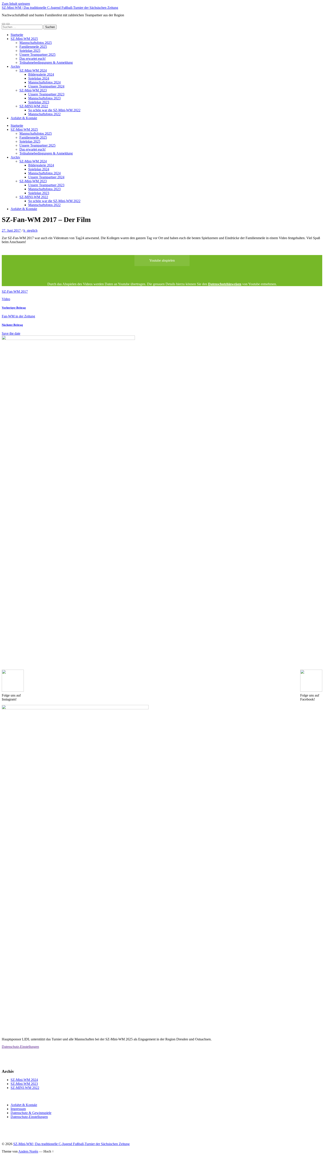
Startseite (17, 35)
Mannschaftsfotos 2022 (44, 114)
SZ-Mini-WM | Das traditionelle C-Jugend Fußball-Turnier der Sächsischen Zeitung (60, 7)
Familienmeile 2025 (33, 46)
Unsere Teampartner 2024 (46, 86)
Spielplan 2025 (29, 50)
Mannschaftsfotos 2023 (44, 98)
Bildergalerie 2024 (41, 74)
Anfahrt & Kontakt (24, 118)
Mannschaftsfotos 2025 (35, 43)
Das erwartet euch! (32, 58)
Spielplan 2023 (38, 102)
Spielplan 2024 (38, 78)
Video (6, 299)
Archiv (15, 66)
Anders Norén (28, 1151)
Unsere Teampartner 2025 (37, 54)
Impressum (18, 1109)
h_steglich (30, 230)
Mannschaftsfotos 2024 (44, 82)
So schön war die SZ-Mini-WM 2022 (54, 110)
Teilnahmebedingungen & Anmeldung (46, 62)
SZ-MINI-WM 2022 (33, 106)
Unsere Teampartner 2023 (46, 94)
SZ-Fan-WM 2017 (15, 291)
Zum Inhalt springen (16, 4)
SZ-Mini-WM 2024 (33, 70)
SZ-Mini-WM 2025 (24, 39)
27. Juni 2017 (11, 230)
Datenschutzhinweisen (224, 284)
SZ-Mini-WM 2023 (33, 90)
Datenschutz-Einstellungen (20, 1047)
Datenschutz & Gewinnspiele (31, 1113)
